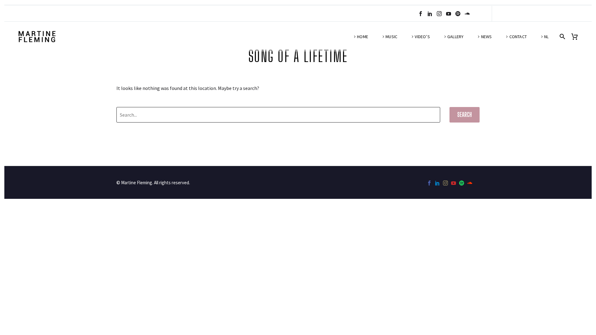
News (486, 36)
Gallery (455, 36)
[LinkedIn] (430, 13)
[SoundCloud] (467, 13)
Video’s (422, 36)
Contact (518, 36)
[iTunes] (476, 13)
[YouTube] (448, 13)
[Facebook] (420, 13)
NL (546, 36)
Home (362, 36)
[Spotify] (458, 13)
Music (391, 36)
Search (464, 114)
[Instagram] (439, 13)
